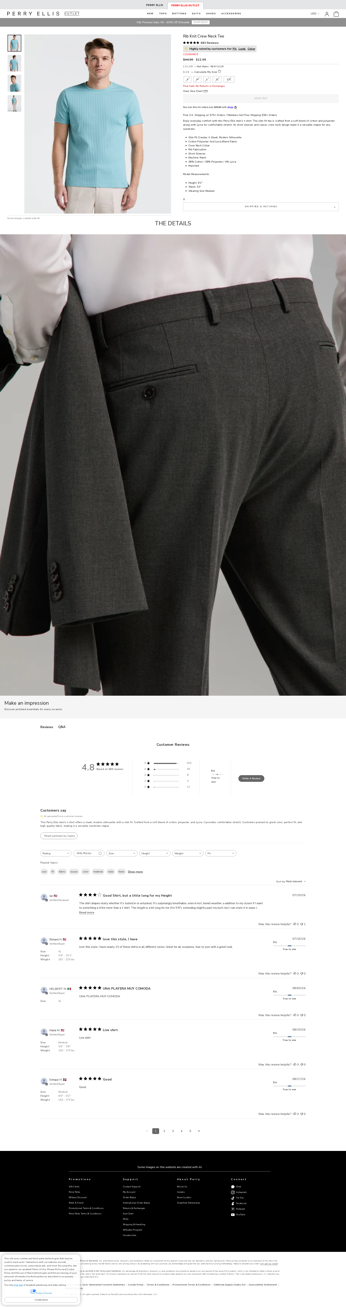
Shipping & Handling (134, 1224)
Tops (163, 13)
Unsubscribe (129, 1235)
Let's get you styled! (269, 1263)
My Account (129, 1192)
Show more (135, 872)
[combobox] (56, 853)
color (85, 871)
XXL (229, 79)
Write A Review (251, 778)
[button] (14, 43)
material (98, 871)
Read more (86, 912)
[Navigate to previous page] (147, 1131)
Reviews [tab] (46, 727)
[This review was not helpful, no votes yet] (301, 973)
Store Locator (184, 1197)
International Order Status (136, 1202)
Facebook (241, 1203)
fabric (62, 871)
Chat (238, 1186)
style (111, 871)
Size (200, 72)
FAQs (125, 1219)
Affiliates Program (132, 1229)
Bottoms (179, 13)
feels (121, 871)
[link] (336, 13)
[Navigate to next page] (199, 1131)
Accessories (231, 13)
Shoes (211, 13)
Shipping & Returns (290, 207)
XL (217, 79)
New (150, 13)
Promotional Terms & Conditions (86, 1208)
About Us (182, 1186)
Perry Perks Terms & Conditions (85, 1213)
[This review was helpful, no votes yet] (295, 924)
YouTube (240, 1214)
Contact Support (131, 1186)
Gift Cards (74, 1186)
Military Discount (78, 1197)
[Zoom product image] (97, 124)
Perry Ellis (154, 5)
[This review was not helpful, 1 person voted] (301, 924)
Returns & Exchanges (134, 1208)
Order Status (129, 1197)
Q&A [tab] (61, 727)
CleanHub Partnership (188, 1202)
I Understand (41, 1299)
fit (53, 871)
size (44, 871)
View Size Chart (193, 91)
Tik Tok (239, 1198)
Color (203, 66)
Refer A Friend (76, 1202)
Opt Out (18, 1285)
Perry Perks (74, 1192)
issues (74, 871)
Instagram (241, 1192)
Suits (196, 13)
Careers (181, 1192)
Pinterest (240, 1209)
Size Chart (128, 1213)
